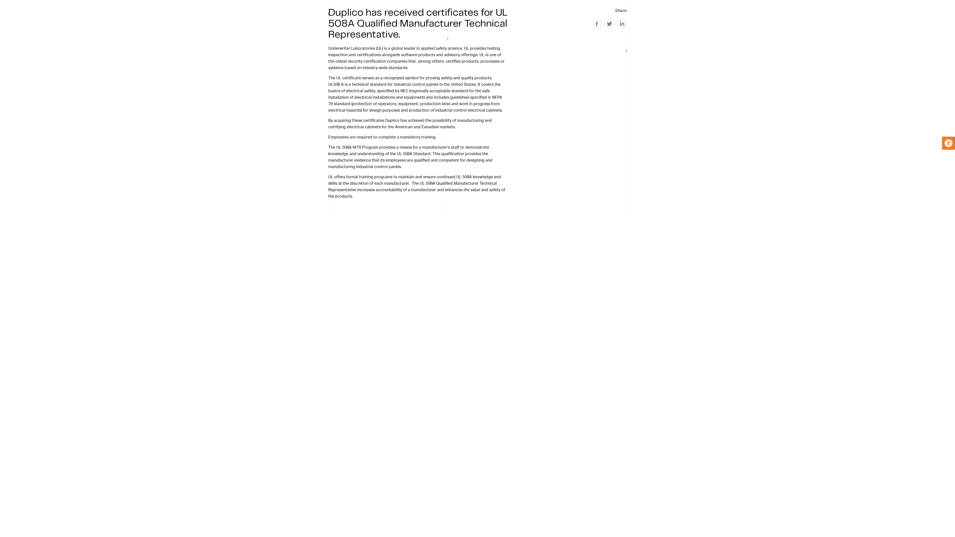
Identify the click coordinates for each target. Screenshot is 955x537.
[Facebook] (597, 24)
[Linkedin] (622, 24)
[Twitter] (609, 24)
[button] (948, 143)
